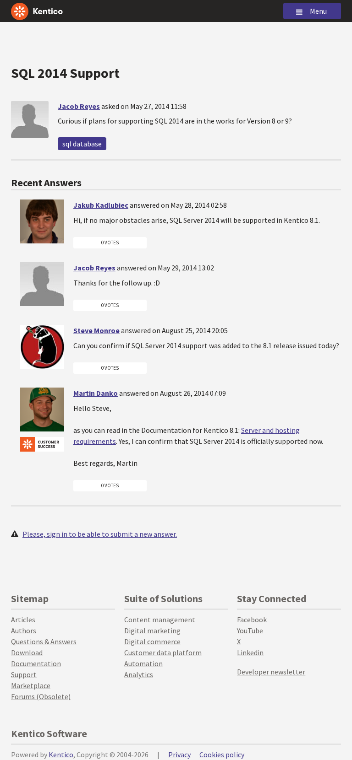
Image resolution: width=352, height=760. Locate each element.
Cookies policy (221, 754)
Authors (23, 630)
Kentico (61, 754)
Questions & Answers (44, 641)
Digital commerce (152, 641)
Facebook (252, 619)
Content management (159, 619)
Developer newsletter (271, 671)
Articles (23, 619)
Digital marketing (152, 630)
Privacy (179, 754)
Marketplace (30, 685)
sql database (82, 143)
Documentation (36, 663)
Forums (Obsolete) (41, 696)
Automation (143, 663)
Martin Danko (95, 393)
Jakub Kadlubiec (100, 205)
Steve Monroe (96, 330)
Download (27, 652)
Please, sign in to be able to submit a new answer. (99, 534)
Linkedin (250, 652)
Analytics (138, 674)
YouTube (250, 630)
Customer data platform (163, 652)
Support (24, 674)
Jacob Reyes (79, 106)
